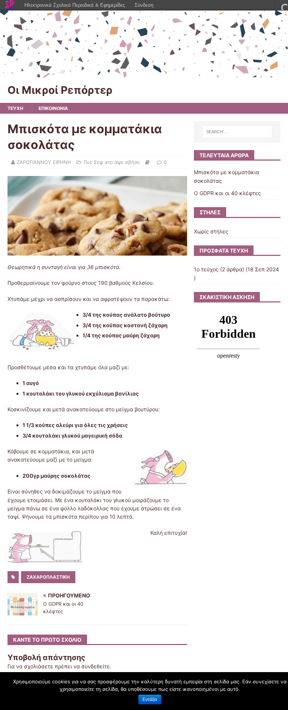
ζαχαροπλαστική (48, 577)
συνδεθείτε (95, 666)
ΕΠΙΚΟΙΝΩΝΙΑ (53, 108)
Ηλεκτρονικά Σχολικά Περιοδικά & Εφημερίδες (74, 5)
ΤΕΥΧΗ (15, 108)
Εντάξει (149, 699)
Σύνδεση (144, 5)
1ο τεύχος (206, 269)
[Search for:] (237, 131)
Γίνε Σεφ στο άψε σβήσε (112, 162)
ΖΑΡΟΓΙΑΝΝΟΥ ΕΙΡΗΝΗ (43, 162)
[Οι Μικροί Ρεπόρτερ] (144, 72)
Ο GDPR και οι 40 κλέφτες (227, 193)
